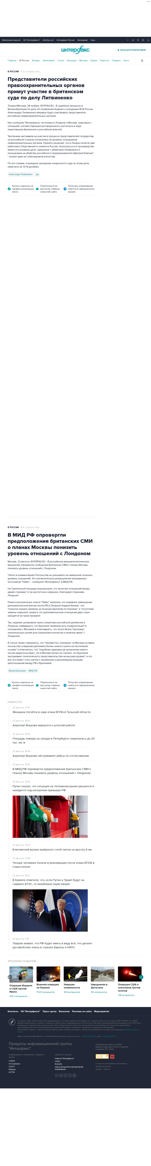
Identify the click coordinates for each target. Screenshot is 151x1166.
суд (37, 174)
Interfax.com (48, 40)
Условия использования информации (111, 1064)
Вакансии (64, 1011)
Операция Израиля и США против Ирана (20, 988)
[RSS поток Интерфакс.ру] (70, 1075)
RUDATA (58, 1064)
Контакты (13, 1011)
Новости (104, 60)
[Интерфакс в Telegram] (61, 1075)
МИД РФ (33, 670)
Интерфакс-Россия (66, 40)
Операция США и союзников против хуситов (129, 987)
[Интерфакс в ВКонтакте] (66, 1075)
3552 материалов (18, 996)
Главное (12, 60)
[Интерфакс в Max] (74, 1075)
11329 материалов (46, 992)
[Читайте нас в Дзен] (57, 1075)
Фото (126, 60)
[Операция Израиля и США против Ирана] (21, 981)
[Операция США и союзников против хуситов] (130, 980)
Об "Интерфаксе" (31, 40)
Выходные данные (103, 1066)
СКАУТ (12, 1066)
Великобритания (17, 670)
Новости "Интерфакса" (64, 1058)
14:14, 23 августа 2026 (29, 527)
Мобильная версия (11, 40)
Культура (71, 60)
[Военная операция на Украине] (48, 980)
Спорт (61, 60)
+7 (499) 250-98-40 (88, 1036)
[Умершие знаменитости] (75, 980)
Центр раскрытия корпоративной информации (69, 1068)
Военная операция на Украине (48, 986)
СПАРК (12, 1061)
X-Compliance (14, 1064)
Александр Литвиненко (20, 174)
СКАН (57, 1061)
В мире (36, 60)
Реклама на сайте (82, 1011)
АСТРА (12, 1072)
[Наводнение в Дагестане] (102, 980)
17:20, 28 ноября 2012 (30, 72)
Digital (93, 60)
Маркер (12, 1069)
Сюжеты (116, 60)
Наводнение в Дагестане (99, 986)
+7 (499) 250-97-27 (109, 1036)
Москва (83, 60)
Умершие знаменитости (72, 986)
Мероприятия (101, 1011)
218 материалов (126, 995)
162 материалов (99, 992)
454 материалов (72, 992)
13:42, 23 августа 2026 (30, 216)
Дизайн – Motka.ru (103, 1069)
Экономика (49, 60)
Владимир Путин (17, 364)
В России (24, 60)
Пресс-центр (49, 1011)
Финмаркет (82, 40)
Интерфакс (75, 49)
